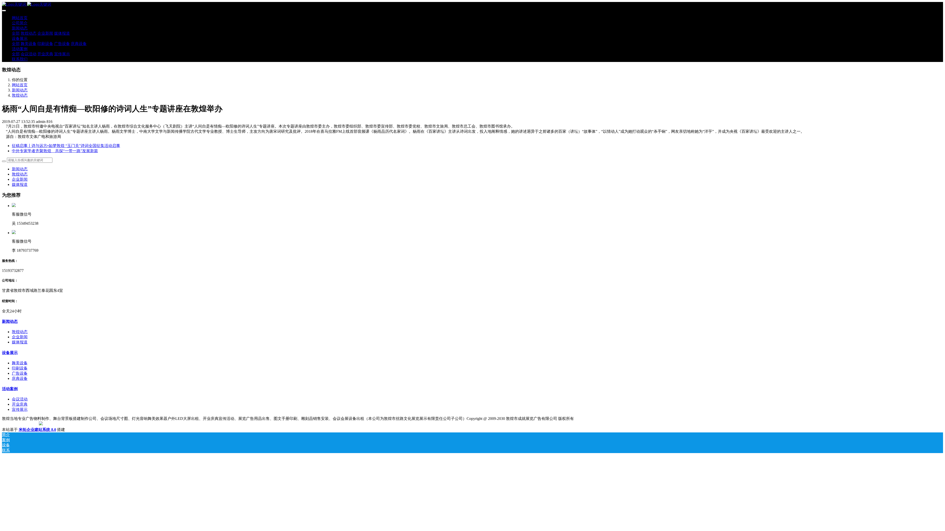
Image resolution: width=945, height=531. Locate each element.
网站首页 (20, 18)
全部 (16, 33)
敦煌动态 (20, 95)
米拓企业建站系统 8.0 (37, 430)
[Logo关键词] (472, 4)
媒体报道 (20, 184)
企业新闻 (20, 179)
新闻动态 (20, 90)
